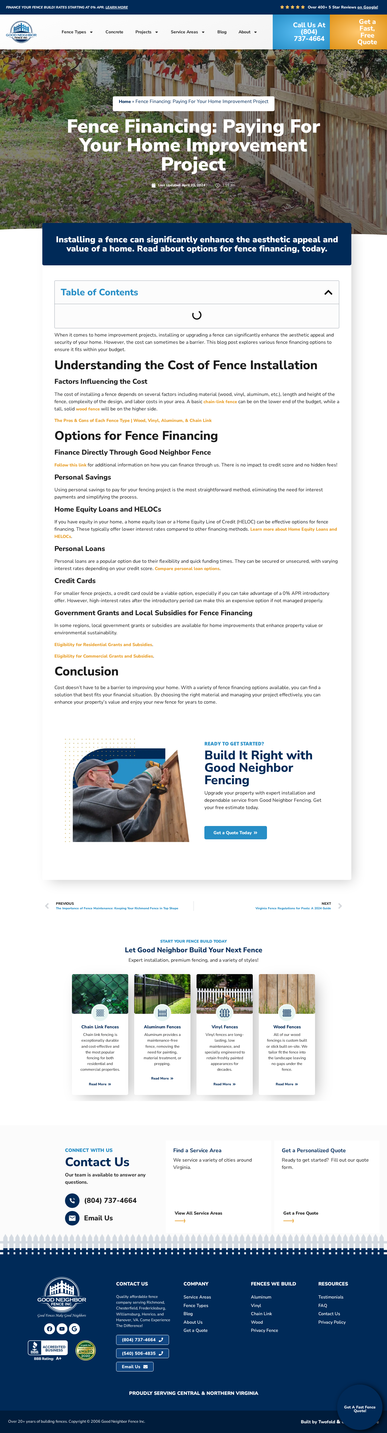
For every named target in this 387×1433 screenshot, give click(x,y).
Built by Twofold (318, 1422)
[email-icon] (72, 1218)
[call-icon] (72, 1200)
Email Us (98, 1218)
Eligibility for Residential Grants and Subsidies (103, 645)
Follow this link (70, 465)
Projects (143, 32)
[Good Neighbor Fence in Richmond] (74, 1328)
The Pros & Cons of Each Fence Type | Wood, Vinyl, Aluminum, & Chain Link (133, 420)
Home (125, 101)
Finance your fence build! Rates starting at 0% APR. (67, 7)
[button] (328, 292)
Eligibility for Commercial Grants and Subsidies (103, 656)
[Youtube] (62, 1328)
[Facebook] (49, 1328)
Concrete (114, 32)
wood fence (88, 409)
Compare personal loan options (187, 569)
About (244, 32)
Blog (221, 32)
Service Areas (184, 32)
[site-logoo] (21, 32)
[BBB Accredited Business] (48, 1350)
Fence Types (74, 32)
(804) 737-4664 (110, 1200)
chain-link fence (220, 402)
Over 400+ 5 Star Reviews (343, 7)
